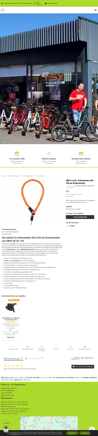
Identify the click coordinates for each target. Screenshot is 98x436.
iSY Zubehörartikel (27, 176)
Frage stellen (90, 185)
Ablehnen (85, 433)
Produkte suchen (13, 349)
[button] (95, 10)
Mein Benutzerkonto (27, 349)
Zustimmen (72, 433)
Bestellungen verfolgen (42, 350)
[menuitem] (92, 176)
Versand (71, 196)
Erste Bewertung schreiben (83, 367)
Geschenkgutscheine (85, 349)
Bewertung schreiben (80, 185)
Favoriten (56, 349)
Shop (3, 176)
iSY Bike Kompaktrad (13, 176)
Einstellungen (15, 434)
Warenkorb (70, 349)
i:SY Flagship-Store (59, 377)
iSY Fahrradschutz (40, 176)
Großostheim (70, 377)
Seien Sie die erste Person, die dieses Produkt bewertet (20, 369)
